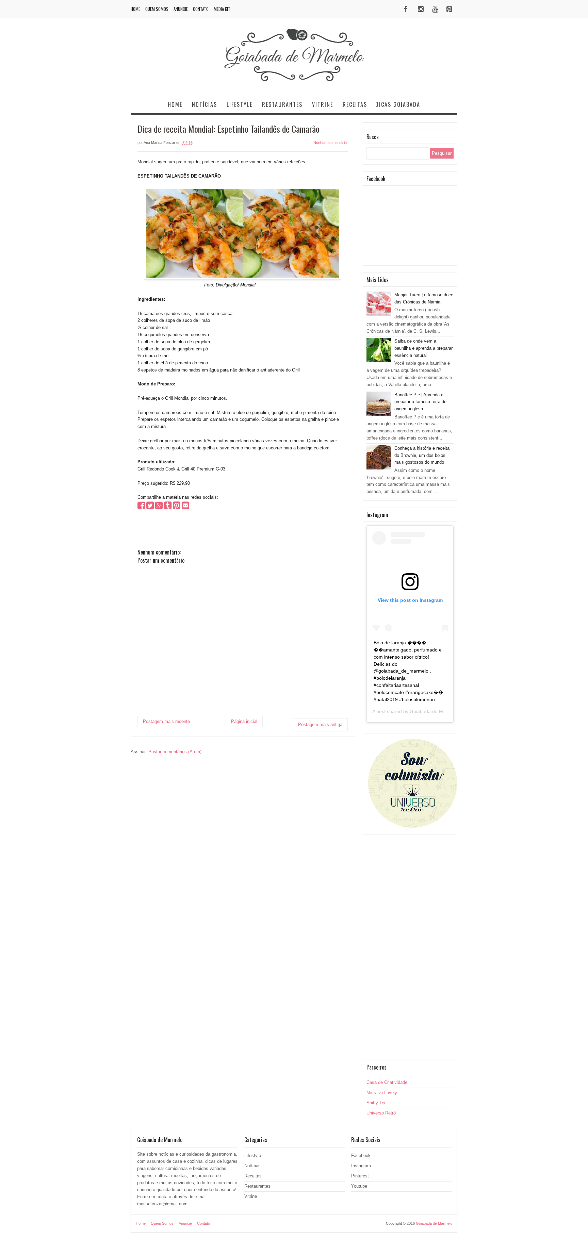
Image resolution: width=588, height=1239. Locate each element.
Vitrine (322, 104)
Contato (201, 8)
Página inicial (244, 721)
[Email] (185, 507)
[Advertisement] (410, 947)
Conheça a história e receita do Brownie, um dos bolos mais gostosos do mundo (422, 455)
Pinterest (360, 1175)
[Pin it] (176, 507)
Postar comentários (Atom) (174, 751)
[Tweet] (150, 507)
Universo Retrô (381, 1113)
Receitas (355, 104)
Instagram (361, 1165)
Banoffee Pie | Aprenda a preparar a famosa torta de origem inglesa (420, 402)
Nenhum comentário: (330, 143)
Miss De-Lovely (381, 1092)
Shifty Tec (376, 1102)
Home (135, 8)
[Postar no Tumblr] (168, 507)
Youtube (359, 1186)
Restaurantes (282, 104)
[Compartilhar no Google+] (159, 507)
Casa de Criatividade (386, 1082)
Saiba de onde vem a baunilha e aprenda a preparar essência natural (423, 348)
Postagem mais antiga (320, 724)
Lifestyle (239, 104)
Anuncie (181, 8)
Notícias (204, 104)
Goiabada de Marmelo (434, 711)
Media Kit (222, 8)
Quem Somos (156, 8)
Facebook (361, 1155)
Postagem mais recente (166, 721)
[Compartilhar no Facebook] (141, 507)
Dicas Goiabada (397, 104)
